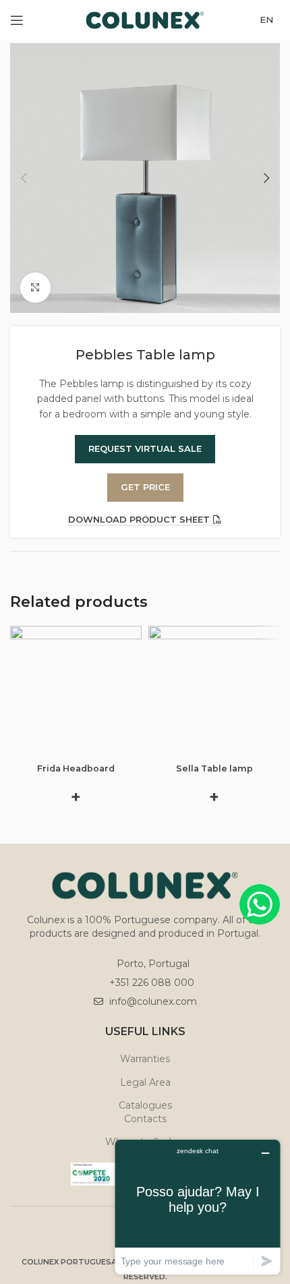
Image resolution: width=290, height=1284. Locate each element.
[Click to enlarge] (35, 287)
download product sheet (139, 520)
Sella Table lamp (214, 768)
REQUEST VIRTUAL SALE (145, 448)
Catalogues (145, 1105)
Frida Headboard (76, 768)
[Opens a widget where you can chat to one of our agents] (197, 1206)
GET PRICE (145, 487)
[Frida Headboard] (76, 691)
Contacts (145, 1119)
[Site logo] (145, 19)
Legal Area (145, 1082)
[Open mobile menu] (16, 20)
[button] (23, 178)
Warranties (145, 1059)
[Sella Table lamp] (214, 691)
